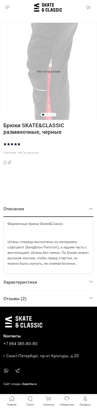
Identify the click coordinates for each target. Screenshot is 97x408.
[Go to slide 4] (54, 115)
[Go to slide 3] (50, 115)
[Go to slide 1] (43, 115)
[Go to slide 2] (47, 115)
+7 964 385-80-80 (20, 343)
